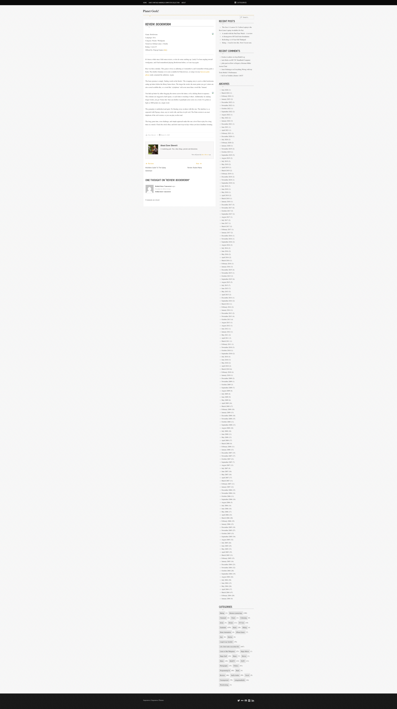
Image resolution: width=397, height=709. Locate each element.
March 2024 (226, 93)
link (165, 50)
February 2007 (226, 484)
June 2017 (225, 223)
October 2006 (226, 496)
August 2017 (226, 217)
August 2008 (226, 428)
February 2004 (226, 595)
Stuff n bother (235, 675)
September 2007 (227, 462)
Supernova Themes (157, 700)
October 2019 (226, 152)
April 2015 (225, 294)
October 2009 (226, 384)
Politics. (236, 666)
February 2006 (226, 521)
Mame (235, 656)
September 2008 (227, 425)
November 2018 (227, 180)
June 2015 (225, 288)
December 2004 (227, 564)
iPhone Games (240, 632)
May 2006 (225, 512)
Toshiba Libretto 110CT (235, 75)
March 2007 (226, 481)
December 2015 (227, 270)
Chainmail (223, 618)
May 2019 (225, 164)
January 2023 (226, 99)
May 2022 (225, 118)
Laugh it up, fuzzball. (226, 642)
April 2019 (225, 167)
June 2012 (225, 329)
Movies (244, 656)
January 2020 (226, 146)
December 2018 (227, 177)
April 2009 (225, 403)
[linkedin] (252, 700)
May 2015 (225, 291)
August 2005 (226, 539)
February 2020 (226, 142)
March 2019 (226, 170)
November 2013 (227, 316)
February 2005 (226, 558)
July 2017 (225, 220)
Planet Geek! (151, 11)
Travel (247, 675)
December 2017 (227, 204)
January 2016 (226, 267)
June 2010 (225, 360)
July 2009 (225, 394)
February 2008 (226, 446)
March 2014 (226, 304)
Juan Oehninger (227, 69)
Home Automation (225, 632)
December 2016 (227, 236)
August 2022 (226, 115)
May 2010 (225, 363)
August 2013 (226, 322)
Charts (233, 618)
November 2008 (227, 419)
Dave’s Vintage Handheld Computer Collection (164, 3)
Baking (222, 613)
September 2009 (227, 388)
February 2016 (226, 263)
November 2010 (227, 347)
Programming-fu (225, 670)
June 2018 (225, 189)
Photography (223, 666)
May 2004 (225, 586)
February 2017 (226, 229)
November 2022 (227, 105)
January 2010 (226, 375)
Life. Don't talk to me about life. (229, 647)
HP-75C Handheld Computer (240, 60)
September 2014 (227, 301)
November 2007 (227, 456)
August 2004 (226, 577)
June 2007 (225, 471)
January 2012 (226, 332)
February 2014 (226, 307)
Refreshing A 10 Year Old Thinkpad (234, 39)
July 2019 (225, 161)
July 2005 (225, 543)
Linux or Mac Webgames (227, 651)
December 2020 (227, 136)
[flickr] (242, 700)
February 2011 (226, 344)
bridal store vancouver (163, 186)
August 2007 (226, 465)
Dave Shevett (152, 135)
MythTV (232, 661)
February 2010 (226, 372)
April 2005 (225, 552)
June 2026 (225, 90)
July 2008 (225, 431)
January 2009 (226, 412)
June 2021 (225, 127)
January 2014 (226, 310)
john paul (225, 63)
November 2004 (227, 567)
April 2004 (225, 589)
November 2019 (227, 149)
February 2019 (226, 173)
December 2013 (227, 313)
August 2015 (226, 282)
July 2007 (225, 468)
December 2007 (227, 453)
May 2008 (225, 437)
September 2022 (227, 111)
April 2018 (225, 195)
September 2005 (227, 536)
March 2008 (226, 443)
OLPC (243, 661)
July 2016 (225, 248)
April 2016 (225, 257)
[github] (245, 700)
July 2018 (225, 186)
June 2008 (225, 434)
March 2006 (226, 518)
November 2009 (227, 381)
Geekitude (223, 627)
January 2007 (226, 487)
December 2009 (227, 378)
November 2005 (227, 530)
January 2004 (226, 598)
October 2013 (226, 319)
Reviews (222, 675)
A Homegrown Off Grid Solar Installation (235, 36)
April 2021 (225, 130)
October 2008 (226, 422)
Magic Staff (223, 656)
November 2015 (227, 273)
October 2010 (226, 350)
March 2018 (226, 198)
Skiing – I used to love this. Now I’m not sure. (237, 43)
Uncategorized (224, 680)
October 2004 (226, 571)
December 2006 (227, 490)
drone (221, 623)
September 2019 (227, 155)
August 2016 (226, 245)
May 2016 (225, 254)
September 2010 (227, 353)
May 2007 (225, 474)
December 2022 (227, 102)
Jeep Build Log (240, 57)
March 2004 (226, 592)
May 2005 (225, 549)
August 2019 (226, 158)
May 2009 (225, 400)
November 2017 (227, 208)
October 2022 (226, 108)
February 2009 (226, 409)
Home (145, 3)
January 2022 (226, 121)
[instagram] (249, 700)
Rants (237, 670)
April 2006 (225, 515)
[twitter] (238, 700)
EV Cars (241, 623)
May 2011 (225, 335)
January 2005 (226, 561)
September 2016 (227, 242)
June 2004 (225, 583)
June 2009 (225, 397)
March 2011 (226, 341)
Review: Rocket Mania (195, 167)
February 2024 (226, 96)
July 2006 (225, 505)
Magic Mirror (245, 651)
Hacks (234, 627)
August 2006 (226, 502)
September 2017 (227, 214)
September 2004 (227, 574)
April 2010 (225, 366)
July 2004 (225, 580)
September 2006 (227, 499)
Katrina (230, 637)
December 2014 (227, 298)
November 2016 (227, 239)
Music (222, 661)
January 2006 (226, 524)
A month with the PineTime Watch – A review (237, 33)
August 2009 (226, 391)
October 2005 (226, 533)
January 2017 (226, 232)
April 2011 (225, 338)
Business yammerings (236, 613)
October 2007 (226, 459)
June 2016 (225, 251)
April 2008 (225, 440)
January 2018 (226, 201)
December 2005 (227, 527)
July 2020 (225, 139)
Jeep (221, 637)
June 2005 (225, 546)
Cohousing (243, 618)
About (184, 3)
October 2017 (226, 211)
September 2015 (227, 279)
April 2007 (225, 477)
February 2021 (226, 133)
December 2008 (227, 415)
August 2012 (226, 325)
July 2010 (225, 356)
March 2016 (226, 260)
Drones (231, 623)
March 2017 (226, 226)
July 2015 (225, 285)
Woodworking (224, 685)
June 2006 (225, 508)
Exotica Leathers (227, 57)
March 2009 (226, 406)
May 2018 (225, 192)
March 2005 (226, 555)
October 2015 (226, 276)
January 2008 (226, 450)
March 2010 (226, 369)
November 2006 (227, 493)
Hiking (245, 627)
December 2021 (227, 124)
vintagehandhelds (240, 680)
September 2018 (227, 183)
